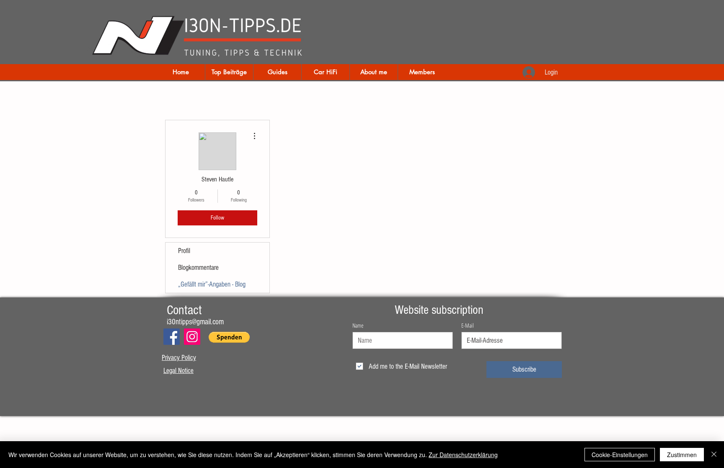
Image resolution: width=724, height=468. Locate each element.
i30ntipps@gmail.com (195, 322)
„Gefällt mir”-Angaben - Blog (212, 284)
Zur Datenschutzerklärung (463, 454)
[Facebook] (171, 336)
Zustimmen (682, 454)
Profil (184, 251)
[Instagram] (192, 336)
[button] (229, 337)
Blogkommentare (198, 267)
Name (357, 325)
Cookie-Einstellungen (620, 454)
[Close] (714, 454)
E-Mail (467, 325)
